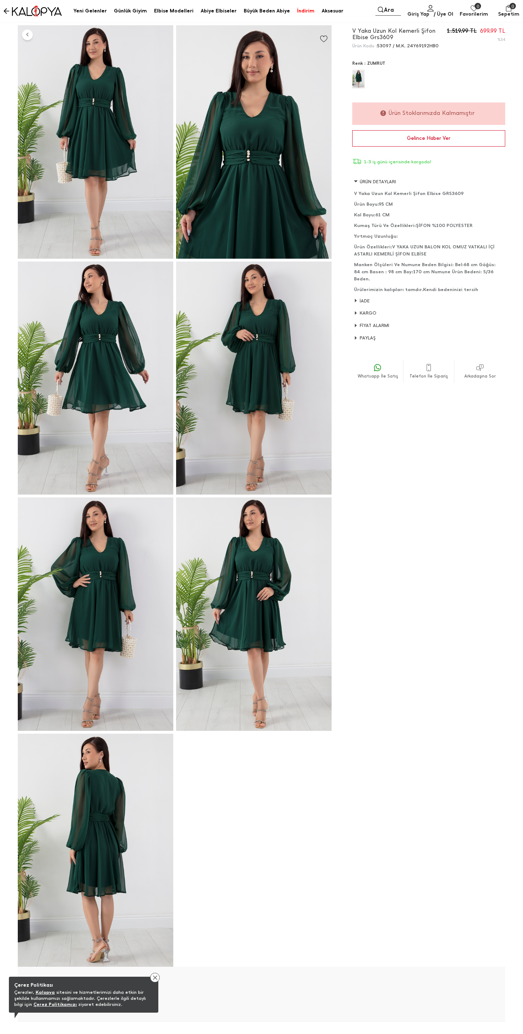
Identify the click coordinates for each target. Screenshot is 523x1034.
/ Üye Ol (443, 14)
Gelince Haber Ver (428, 138)
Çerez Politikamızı (55, 1004)
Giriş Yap (418, 14)
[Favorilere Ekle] (324, 39)
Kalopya (45, 992)
